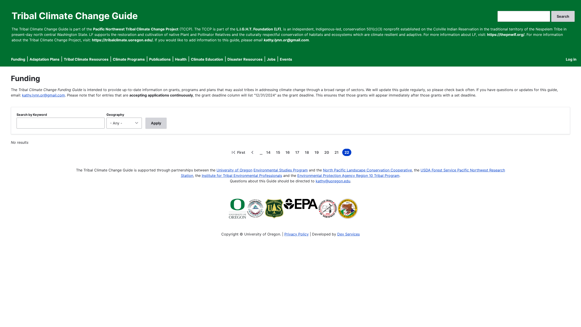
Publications (160, 59)
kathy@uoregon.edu (333, 181)
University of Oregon (234, 170)
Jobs (271, 59)
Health (181, 59)
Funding (18, 59)
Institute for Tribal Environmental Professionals (242, 175)
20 (327, 153)
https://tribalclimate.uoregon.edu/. (123, 40)
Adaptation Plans (44, 59)
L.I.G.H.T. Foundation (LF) (258, 29)
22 (348, 153)
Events (286, 59)
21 (337, 153)
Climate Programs (129, 59)
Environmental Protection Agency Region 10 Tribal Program (348, 175)
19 (318, 153)
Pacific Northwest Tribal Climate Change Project (135, 29)
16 (289, 153)
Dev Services (348, 234)
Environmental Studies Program (281, 170)
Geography (115, 114)
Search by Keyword (32, 114)
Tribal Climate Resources (86, 59)
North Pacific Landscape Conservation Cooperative (367, 170)
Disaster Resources (245, 59)
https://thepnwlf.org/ (505, 34)
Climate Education (207, 59)
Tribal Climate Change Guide (75, 15)
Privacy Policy (296, 234)
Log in (571, 59)
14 (269, 153)
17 (298, 153)
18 (308, 153)
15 (279, 153)
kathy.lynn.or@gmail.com (43, 95)
